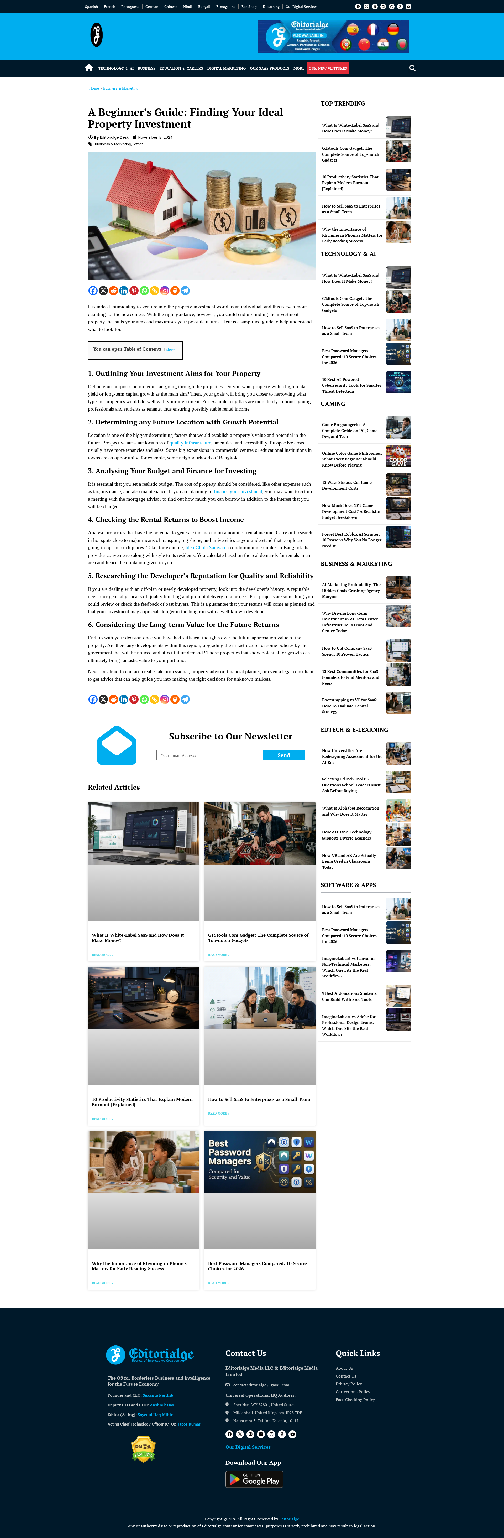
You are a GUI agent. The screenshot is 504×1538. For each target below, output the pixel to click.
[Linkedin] (383, 6)
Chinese (170, 6)
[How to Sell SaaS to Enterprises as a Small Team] (398, 208)
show (170, 349)
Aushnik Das (162, 1404)
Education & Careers (181, 68)
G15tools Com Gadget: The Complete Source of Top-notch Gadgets (258, 937)
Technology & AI (116, 68)
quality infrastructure (190, 443)
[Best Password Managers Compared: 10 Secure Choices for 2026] (398, 354)
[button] (412, 68)
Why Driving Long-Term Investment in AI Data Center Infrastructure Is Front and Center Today (350, 622)
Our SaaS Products (269, 68)
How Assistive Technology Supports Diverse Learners (346, 835)
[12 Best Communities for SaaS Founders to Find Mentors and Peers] (398, 674)
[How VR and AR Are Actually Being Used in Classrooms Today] (398, 858)
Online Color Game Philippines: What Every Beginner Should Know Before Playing (352, 459)
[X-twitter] (366, 6)
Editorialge (289, 1518)
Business (146, 68)
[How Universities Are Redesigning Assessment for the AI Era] (398, 753)
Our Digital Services (301, 6)
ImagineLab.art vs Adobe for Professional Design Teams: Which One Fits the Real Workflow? (348, 1025)
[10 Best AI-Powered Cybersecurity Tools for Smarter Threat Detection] (398, 382)
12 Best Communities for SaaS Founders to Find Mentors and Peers (350, 677)
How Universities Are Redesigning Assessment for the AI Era (352, 756)
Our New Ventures (328, 68)
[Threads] (400, 6)
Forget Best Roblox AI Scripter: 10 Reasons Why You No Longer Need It (351, 539)
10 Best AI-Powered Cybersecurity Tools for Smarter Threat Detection (351, 385)
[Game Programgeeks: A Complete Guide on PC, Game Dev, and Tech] (398, 427)
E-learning (271, 6)
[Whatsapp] (144, 290)
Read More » (102, 955)
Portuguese (130, 6)
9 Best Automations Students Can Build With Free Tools (349, 996)
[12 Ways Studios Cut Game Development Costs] (398, 484)
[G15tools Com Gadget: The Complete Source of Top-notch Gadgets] (398, 151)
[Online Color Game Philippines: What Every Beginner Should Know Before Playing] (398, 456)
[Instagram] (392, 6)
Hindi (187, 6)
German (151, 6)
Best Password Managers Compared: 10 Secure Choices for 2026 (257, 1266)
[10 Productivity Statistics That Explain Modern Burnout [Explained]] (398, 180)
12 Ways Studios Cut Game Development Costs (347, 485)
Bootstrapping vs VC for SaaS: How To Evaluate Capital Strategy (349, 705)
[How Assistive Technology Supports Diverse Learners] (398, 834)
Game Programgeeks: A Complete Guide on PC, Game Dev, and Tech (349, 430)
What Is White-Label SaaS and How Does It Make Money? (138, 937)
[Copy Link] (154, 290)
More (298, 68)
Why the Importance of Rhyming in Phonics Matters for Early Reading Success (139, 1266)
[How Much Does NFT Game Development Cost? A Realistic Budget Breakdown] (398, 508)
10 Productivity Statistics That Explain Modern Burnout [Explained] (142, 1101)
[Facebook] (358, 6)
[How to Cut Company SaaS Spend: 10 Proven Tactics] (398, 650)
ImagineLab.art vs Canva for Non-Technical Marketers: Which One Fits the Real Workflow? (348, 967)
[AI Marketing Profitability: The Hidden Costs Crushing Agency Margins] (398, 587)
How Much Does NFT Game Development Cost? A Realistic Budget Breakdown (351, 511)
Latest (138, 144)
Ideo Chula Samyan (205, 547)
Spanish (91, 6)
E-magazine (225, 6)
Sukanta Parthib (158, 1395)
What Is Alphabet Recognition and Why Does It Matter (350, 811)
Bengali (204, 6)
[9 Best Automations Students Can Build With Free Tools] (398, 996)
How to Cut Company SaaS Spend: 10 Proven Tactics (347, 651)
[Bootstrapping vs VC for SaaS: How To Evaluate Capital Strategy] (398, 703)
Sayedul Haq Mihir (155, 1414)
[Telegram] (185, 290)
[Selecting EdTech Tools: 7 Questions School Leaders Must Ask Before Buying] (398, 782)
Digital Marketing (226, 68)
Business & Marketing (120, 88)
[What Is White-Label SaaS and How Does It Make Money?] (398, 127)
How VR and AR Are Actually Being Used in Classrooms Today (349, 861)
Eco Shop (249, 6)
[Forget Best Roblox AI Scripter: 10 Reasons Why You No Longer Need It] (398, 537)
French (109, 6)
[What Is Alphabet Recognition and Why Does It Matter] (398, 810)
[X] (103, 290)
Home (94, 88)
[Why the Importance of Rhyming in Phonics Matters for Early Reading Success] (398, 232)
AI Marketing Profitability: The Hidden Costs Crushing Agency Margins (351, 590)
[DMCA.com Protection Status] (143, 1461)
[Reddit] (113, 290)
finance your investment (238, 491)
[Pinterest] (375, 6)
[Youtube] (408, 6)
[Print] (175, 290)
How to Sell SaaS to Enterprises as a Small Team (259, 1099)
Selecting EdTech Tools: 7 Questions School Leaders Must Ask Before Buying (351, 784)
